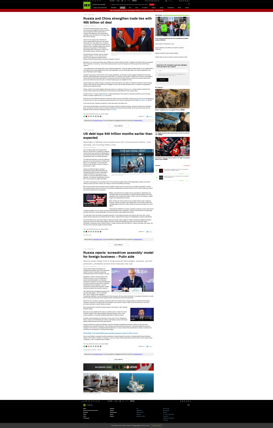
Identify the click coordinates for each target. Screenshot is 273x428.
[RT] (112, 0)
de (91, 401)
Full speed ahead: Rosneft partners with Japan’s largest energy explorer (134, 393)
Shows (179, 7)
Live (137, 408)
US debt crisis (87, 235)
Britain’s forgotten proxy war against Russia (167, 110)
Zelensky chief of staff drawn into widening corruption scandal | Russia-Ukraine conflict (130, 4)
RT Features (144, 7)
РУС (90, 0)
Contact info (165, 416)
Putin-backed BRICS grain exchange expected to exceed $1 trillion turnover (110, 333)
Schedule (138, 414)
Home (85, 14)
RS (97, 0)
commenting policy (98, 120)
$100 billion (113, 109)
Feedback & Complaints (168, 418)
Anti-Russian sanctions (89, 349)
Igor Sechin (95, 56)
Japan (103, 95)
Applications (139, 410)
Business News (91, 14)
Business (123, 7)
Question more (99, 4)
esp (86, 401)
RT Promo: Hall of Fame (168, 414)
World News (113, 7)
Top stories (158, 15)
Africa (136, 7)
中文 (100, 0)
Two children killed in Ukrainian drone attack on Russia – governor (136, 10)
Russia (99, 349)
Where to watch (140, 412)
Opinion (161, 7)
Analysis (153, 7)
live (152, 4)
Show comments (118, 125)
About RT (165, 412)
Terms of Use (166, 408)
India (130, 7)
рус (89, 401)
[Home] (87, 5)
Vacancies (165, 420)
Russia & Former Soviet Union (100, 7)
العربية (84, 0)
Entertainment (171, 7)
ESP (87, 0)
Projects (187, 7)
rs (96, 401)
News (84, 408)
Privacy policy (166, 410)
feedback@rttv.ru (138, 120)
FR (95, 0)
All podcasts (186, 165)
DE (93, 0)
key (131, 89)
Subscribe (162, 80)
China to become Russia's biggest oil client (92, 393)
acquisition (142, 100)
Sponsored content (140, 416)
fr (94, 401)
